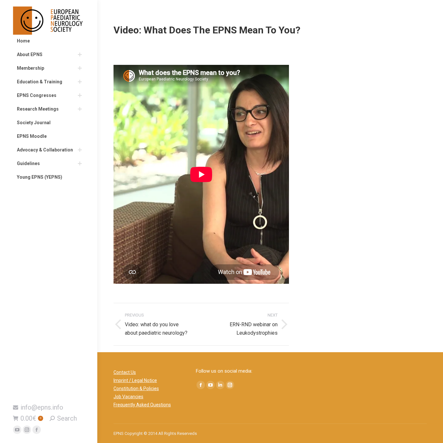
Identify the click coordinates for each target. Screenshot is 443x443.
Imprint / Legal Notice (135, 380)
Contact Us (125, 372)
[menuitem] (49, 41)
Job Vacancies (128, 396)
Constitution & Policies (136, 388)
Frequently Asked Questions (142, 404)
